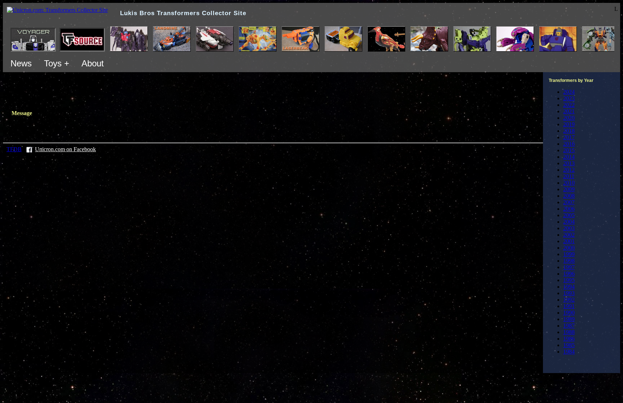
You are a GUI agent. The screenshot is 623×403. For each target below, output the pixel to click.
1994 (569, 287)
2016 (569, 144)
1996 (569, 274)
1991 (569, 306)
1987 (569, 326)
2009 (569, 189)
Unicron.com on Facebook (65, 149)
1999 (569, 254)
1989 (569, 319)
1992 (569, 300)
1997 (569, 267)
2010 (569, 183)
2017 (569, 137)
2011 (568, 176)
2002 (569, 235)
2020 (569, 118)
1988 (569, 332)
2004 (569, 222)
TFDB (14, 149)
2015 (569, 150)
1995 (569, 280)
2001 (569, 241)
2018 (569, 131)
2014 (569, 157)
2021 (569, 111)
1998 (569, 261)
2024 (569, 92)
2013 (569, 163)
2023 (569, 98)
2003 (569, 228)
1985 (569, 345)
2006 (569, 209)
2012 (569, 170)
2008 (569, 196)
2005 (569, 215)
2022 (569, 105)
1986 (569, 339)
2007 (569, 202)
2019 (569, 124)
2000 (569, 248)
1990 (569, 313)
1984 (569, 352)
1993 (569, 293)
